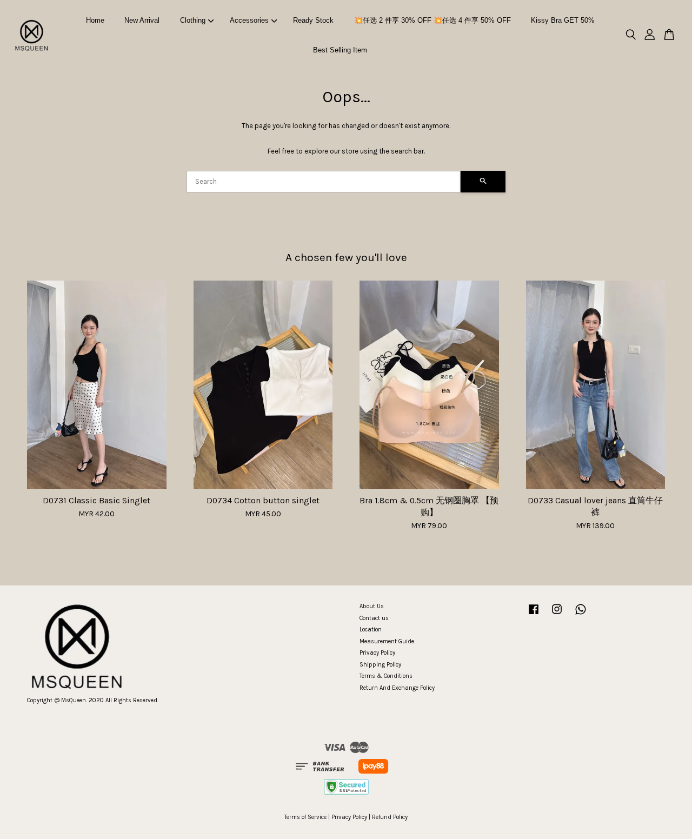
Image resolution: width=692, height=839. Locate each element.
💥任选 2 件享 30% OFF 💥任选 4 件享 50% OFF (432, 20)
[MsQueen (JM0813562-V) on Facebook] (533, 614)
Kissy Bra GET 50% (563, 20)
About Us (372, 606)
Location (371, 629)
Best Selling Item (340, 50)
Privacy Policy (377, 652)
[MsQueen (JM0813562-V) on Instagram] (556, 614)
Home (95, 20)
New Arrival (141, 20)
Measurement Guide (387, 641)
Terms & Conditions (386, 676)
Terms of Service (305, 817)
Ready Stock (313, 20)
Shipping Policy (380, 664)
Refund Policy (390, 817)
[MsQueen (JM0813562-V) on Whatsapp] (580, 614)
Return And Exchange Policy (397, 687)
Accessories (249, 20)
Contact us (374, 618)
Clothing (192, 20)
